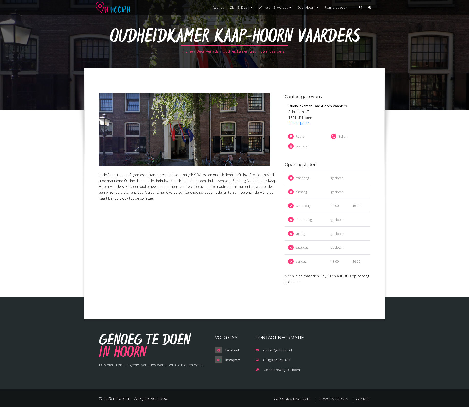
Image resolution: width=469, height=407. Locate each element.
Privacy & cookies (333, 398)
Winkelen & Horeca (274, 7)
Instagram (232, 360)
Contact (363, 398)
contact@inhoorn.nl (277, 350)
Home (188, 51)
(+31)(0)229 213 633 (276, 360)
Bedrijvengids (208, 51)
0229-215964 (298, 123)
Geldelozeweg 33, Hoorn (282, 369)
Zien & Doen (240, 7)
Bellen (343, 136)
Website (302, 146)
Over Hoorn (306, 7)
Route (300, 136)
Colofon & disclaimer (292, 398)
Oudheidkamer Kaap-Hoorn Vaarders (254, 51)
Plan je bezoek (335, 7)
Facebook (232, 350)
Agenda (218, 7)
